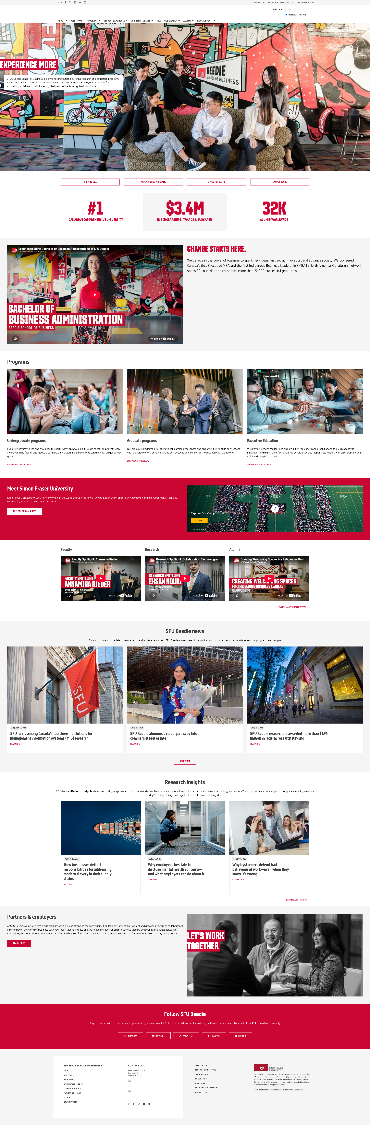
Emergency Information (206, 1088)
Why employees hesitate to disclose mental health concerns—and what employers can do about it (176, 869)
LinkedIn (244, 1035)
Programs (92, 20)
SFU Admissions (202, 1074)
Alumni (187, 20)
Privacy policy (275, 1090)
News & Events (205, 20)
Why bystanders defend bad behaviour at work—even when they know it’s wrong (260, 869)
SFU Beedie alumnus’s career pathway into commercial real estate (163, 736)
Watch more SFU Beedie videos (293, 607)
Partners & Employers (278, 2)
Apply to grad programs (153, 182)
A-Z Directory (201, 1092)
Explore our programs (18, 465)
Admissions (76, 20)
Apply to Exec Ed (216, 182)
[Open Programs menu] (100, 20)
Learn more (19, 943)
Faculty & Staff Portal (303, 2)
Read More (15, 744)
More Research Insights (296, 900)
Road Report (201, 1079)
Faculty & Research (167, 20)
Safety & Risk (201, 1065)
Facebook (216, 1035)
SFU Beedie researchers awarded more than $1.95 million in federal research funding (289, 736)
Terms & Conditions (261, 1090)
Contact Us (258, 2)
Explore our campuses (24, 511)
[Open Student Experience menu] (127, 20)
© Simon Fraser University (293, 1090)
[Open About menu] (67, 20)
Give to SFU (200, 1083)
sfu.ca (59, 2)
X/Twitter (189, 1035)
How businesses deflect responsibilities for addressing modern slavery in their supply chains (88, 871)
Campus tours (280, 182)
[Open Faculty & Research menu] (179, 20)
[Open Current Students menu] (152, 20)
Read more (185, 761)
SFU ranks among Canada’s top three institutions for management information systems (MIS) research (51, 736)
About (61, 20)
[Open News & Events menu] (215, 20)
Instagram (133, 1035)
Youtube (162, 1035)
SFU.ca (303, 15)
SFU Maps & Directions (205, 1070)
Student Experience (114, 20)
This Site (292, 15)
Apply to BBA (90, 182)
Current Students (140, 20)
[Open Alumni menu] (193, 20)
